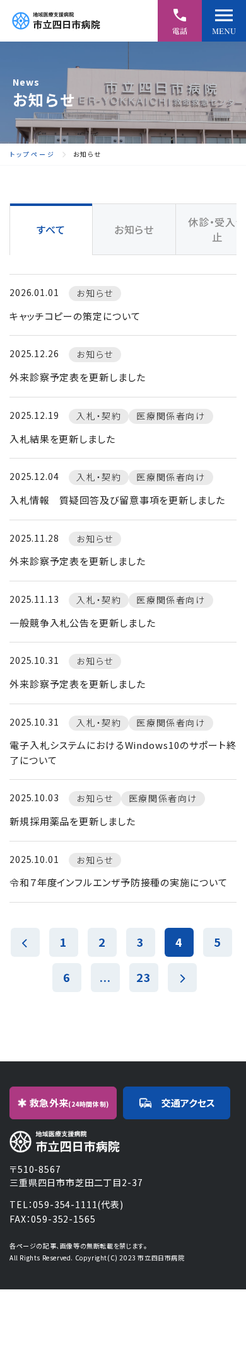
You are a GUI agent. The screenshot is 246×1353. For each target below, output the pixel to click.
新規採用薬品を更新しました (72, 821)
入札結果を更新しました (62, 438)
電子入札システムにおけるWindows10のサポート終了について (123, 752)
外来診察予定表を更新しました (77, 377)
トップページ (32, 154)
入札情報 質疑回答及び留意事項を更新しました (117, 499)
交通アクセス (188, 1102)
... (105, 977)
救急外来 (69, 1102)
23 (143, 977)
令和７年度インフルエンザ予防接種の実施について (118, 882)
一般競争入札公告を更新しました (82, 622)
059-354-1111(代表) (78, 1204)
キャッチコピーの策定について (75, 316)
